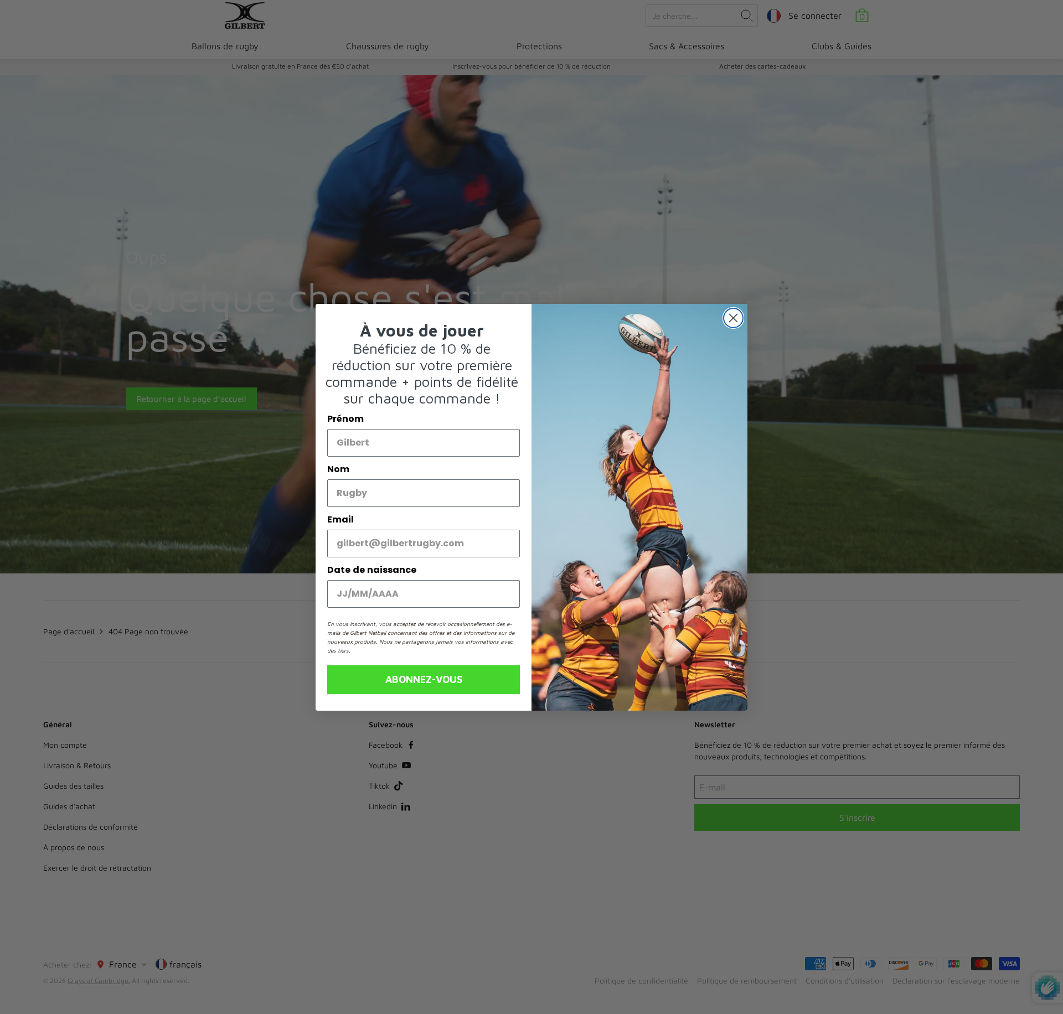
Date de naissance (371, 569)
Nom (338, 469)
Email (340, 519)
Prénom (345, 418)
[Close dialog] (733, 318)
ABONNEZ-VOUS (423, 679)
